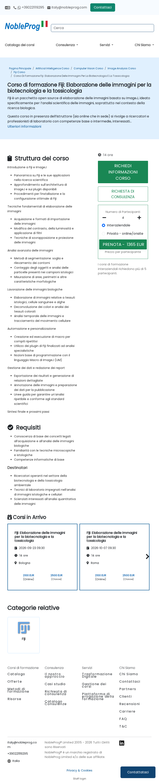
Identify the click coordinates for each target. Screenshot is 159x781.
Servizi (105, 45)
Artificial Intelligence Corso (52, 68)
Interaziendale (118, 225)
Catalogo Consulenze (56, 702)
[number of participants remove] (105, 217)
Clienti (125, 696)
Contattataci (138, 772)
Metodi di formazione (18, 690)
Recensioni (129, 704)
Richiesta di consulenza (56, 692)
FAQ (123, 718)
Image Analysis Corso (122, 68)
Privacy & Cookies (79, 770)
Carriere (127, 711)
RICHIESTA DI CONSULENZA (123, 194)
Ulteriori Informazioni (24, 126)
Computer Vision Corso (88, 68)
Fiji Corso (19, 72)
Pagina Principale (20, 68)
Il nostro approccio (55, 675)
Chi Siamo (143, 45)
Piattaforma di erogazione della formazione (98, 696)
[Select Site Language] (7, 7)
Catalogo (16, 674)
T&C (123, 726)
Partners (127, 689)
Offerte (14, 681)
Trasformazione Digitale (97, 675)
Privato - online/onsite (125, 233)
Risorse (14, 699)
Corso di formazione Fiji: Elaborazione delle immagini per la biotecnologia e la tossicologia (71, 76)
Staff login (79, 778)
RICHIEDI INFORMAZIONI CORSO (123, 172)
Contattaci (103, 7)
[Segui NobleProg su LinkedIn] (121, 742)
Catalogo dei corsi (19, 45)
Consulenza (66, 45)
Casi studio (55, 684)
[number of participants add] (140, 217)
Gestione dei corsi (94, 685)
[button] (146, 556)
